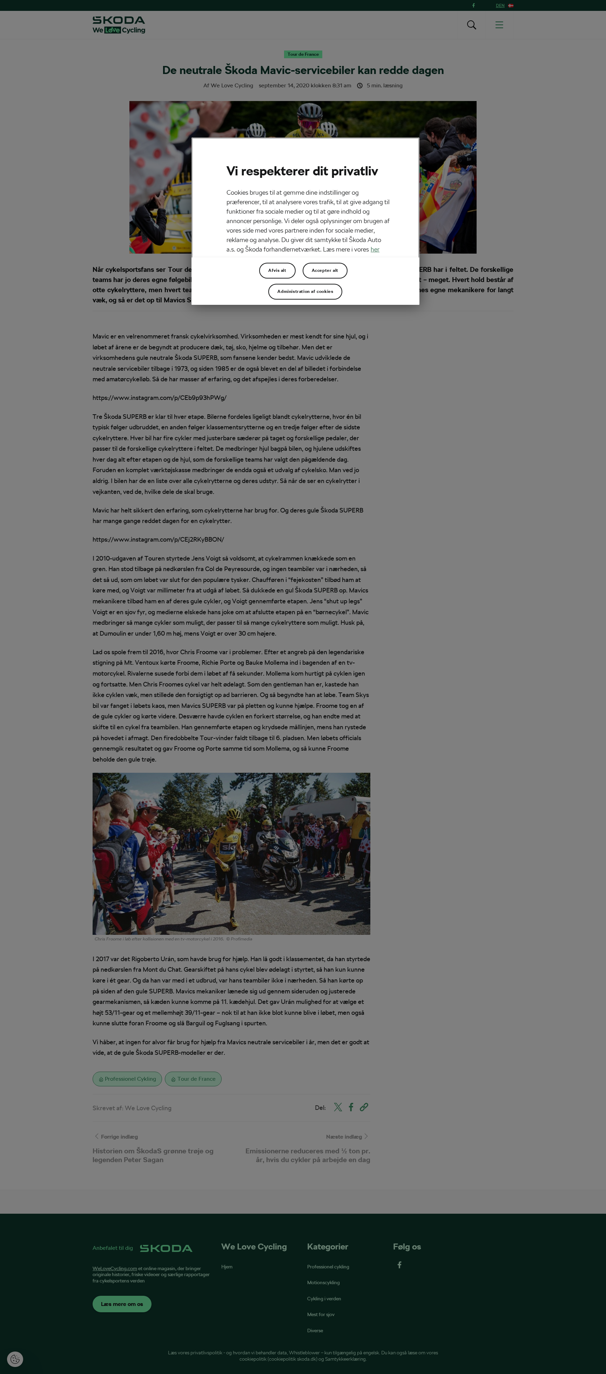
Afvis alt (277, 270)
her (375, 249)
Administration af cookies (305, 291)
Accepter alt (325, 270)
